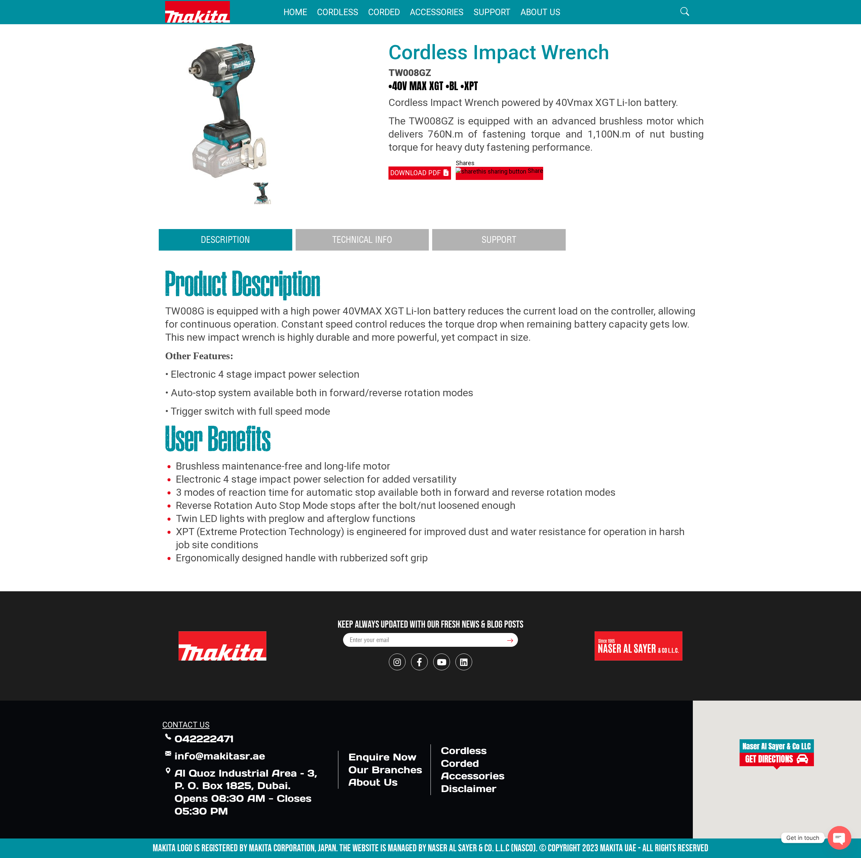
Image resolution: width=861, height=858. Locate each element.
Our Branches (385, 769)
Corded (384, 12)
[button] (684, 12)
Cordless (337, 12)
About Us (540, 12)
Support (492, 12)
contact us (186, 725)
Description (225, 239)
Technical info (362, 239)
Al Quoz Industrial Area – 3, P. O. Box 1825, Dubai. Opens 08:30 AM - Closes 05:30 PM (246, 792)
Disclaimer (468, 788)
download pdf (416, 173)
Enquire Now (382, 757)
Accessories (436, 12)
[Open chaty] (839, 838)
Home (295, 12)
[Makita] (197, 12)
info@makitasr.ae (220, 756)
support (499, 239)
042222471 (204, 739)
